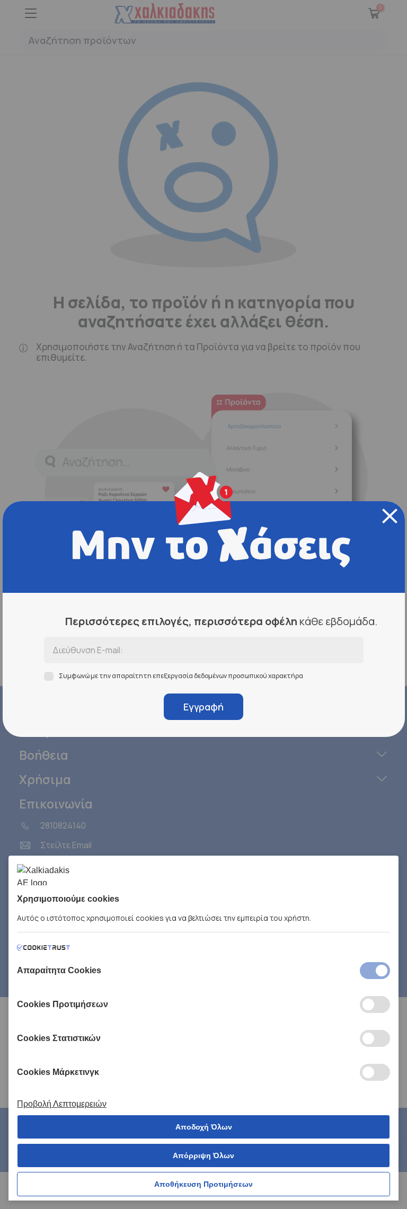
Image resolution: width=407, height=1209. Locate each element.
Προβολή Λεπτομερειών (62, 1103)
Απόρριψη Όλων (203, 1155)
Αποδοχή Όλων (203, 1127)
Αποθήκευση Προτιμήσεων (203, 1184)
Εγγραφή (203, 706)
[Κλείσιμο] (389, 516)
